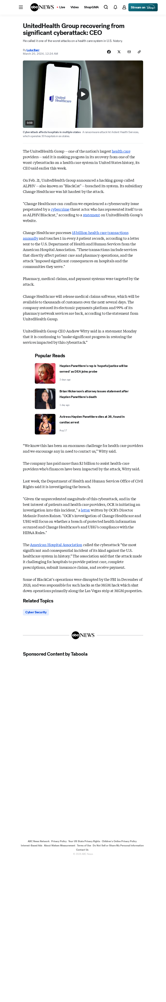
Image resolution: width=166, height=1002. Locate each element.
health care (121, 151)
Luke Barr (33, 50)
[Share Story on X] (119, 52)
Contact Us (82, 849)
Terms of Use (84, 845)
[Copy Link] (139, 52)
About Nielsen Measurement (59, 845)
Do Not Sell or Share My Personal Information (118, 845)
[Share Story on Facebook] (109, 52)
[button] (21, 7)
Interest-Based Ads (31, 845)
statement (91, 214)
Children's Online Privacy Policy (119, 841)
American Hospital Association (56, 544)
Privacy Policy (59, 841)
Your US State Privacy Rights (84, 841)
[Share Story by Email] (129, 52)
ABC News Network (39, 841)
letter (85, 509)
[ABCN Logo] (42, 7)
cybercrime (60, 209)
